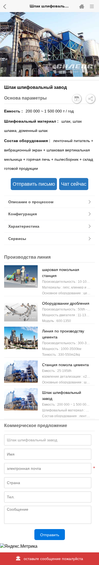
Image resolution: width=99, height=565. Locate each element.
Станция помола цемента (65, 365)
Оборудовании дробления (65, 303)
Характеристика (23, 226)
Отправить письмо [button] (34, 184)
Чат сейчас (73, 184)
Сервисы (17, 238)
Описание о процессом (30, 202)
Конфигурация (22, 214)
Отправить (49, 535)
